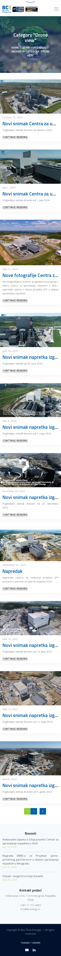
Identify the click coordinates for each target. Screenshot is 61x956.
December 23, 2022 (13, 491)
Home (15, 48)
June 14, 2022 (10, 639)
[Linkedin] (34, 950)
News (26, 48)
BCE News (40, 48)
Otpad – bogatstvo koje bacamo (22, 876)
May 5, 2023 (9, 421)
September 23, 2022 (14, 565)
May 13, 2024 (10, 269)
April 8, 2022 (9, 779)
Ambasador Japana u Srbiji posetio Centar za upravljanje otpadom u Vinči (30, 841)
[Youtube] (27, 950)
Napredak (12, 571)
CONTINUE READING (15, 137)
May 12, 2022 (10, 709)
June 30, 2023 (10, 351)
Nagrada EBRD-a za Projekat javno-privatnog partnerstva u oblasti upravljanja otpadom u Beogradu (30, 859)
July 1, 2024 (8, 187)
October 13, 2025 (12, 117)
